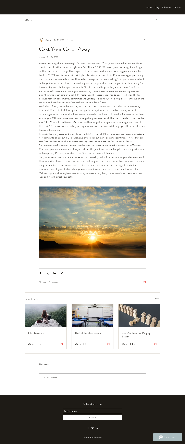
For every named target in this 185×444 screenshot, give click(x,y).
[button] (156, 20)
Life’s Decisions (36, 333)
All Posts (28, 20)
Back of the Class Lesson (88, 333)
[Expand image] (92, 222)
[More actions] (144, 40)
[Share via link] (61, 273)
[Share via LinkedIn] (54, 273)
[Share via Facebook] (40, 273)
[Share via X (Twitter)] (47, 273)
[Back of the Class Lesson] (92, 315)
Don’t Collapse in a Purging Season (136, 334)
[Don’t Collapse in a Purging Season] (139, 315)
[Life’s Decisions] (45, 315)
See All (157, 298)
